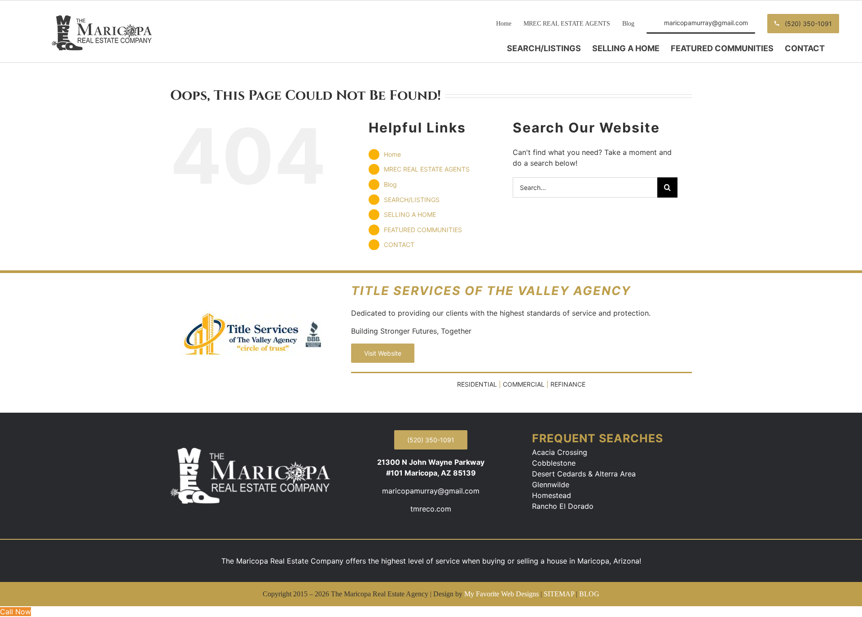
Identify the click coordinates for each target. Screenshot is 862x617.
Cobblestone (554, 462)
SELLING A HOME (410, 214)
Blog (390, 184)
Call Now (15, 611)
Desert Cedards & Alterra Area (584, 473)
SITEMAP (559, 594)
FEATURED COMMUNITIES (423, 230)
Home (392, 154)
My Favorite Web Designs (501, 594)
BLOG (589, 594)
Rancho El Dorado (563, 506)
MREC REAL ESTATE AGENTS (427, 169)
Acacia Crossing (559, 452)
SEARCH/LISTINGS (412, 199)
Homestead (551, 495)
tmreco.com (430, 508)
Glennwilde (550, 484)
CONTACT (399, 244)
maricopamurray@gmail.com (430, 490)
